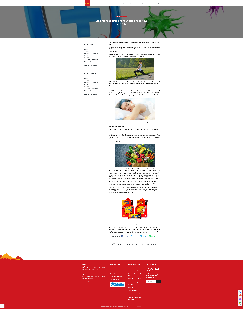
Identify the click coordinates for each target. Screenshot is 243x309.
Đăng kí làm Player (114, 271)
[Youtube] (158, 269)
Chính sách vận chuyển (134, 268)
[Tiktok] (155, 269)
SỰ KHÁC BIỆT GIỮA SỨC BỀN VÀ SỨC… (91, 54)
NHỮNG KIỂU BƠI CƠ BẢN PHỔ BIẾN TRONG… (90, 66)
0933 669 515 (89, 278)
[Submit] (158, 281)
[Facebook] (148, 269)
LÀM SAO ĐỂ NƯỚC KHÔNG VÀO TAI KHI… (91, 60)
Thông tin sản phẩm (133, 290)
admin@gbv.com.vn (90, 281)
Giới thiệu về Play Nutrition (116, 268)
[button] (125, 236)
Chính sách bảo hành (133, 287)
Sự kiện (124, 16)
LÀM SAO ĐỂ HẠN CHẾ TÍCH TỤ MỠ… (91, 48)
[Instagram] (151, 269)
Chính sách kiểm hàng (133, 271)
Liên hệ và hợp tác (114, 279)
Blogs (119, 16)
